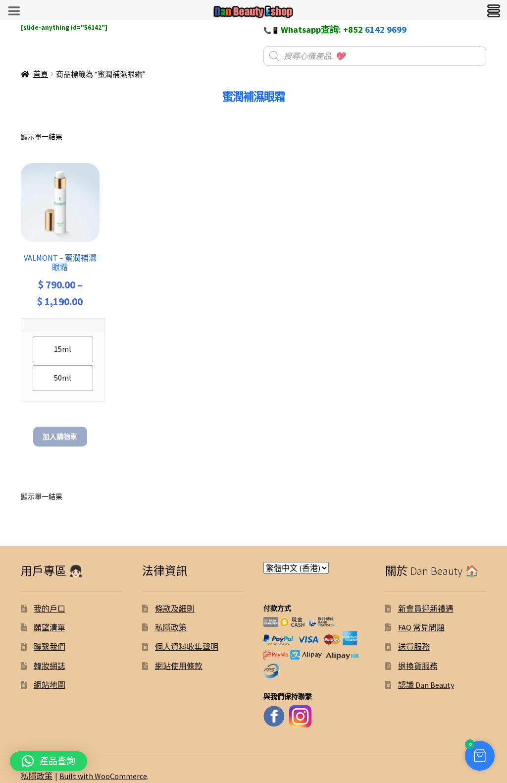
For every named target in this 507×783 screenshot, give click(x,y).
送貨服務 (414, 647)
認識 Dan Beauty (426, 685)
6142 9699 (385, 29)
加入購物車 (60, 436)
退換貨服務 (418, 666)
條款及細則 (175, 609)
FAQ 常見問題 (421, 627)
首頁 (40, 74)
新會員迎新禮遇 (426, 609)
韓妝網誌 (49, 666)
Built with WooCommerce (103, 776)
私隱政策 (171, 627)
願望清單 (49, 627)
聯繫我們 (49, 647)
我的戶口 (49, 609)
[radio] (63, 349)
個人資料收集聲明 (186, 647)
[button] (480, 756)
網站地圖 (49, 685)
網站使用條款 (179, 666)
